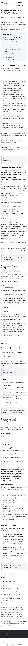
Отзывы (10, 47)
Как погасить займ (10, 57)
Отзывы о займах (10, 59)
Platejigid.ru (17, 2)
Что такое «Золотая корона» (12, 37)
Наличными (11, 53)
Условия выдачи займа (11, 39)
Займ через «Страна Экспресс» (13, 41)
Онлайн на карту (12, 55)
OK (20, 644)
